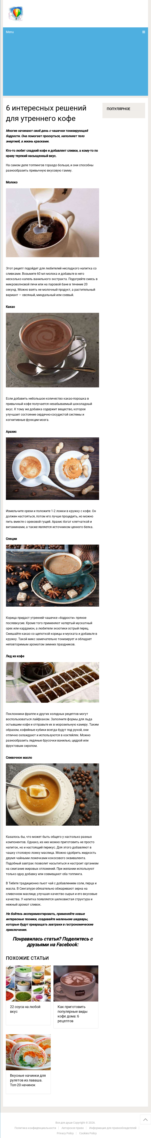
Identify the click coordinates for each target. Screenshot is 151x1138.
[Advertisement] (75, 66)
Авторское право (73, 1128)
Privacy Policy (65, 1133)
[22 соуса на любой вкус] (28, 983)
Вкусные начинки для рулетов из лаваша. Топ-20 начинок (28, 1080)
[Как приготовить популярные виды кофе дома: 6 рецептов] (75, 983)
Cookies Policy (88, 1133)
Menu (10, 32)
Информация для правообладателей (112, 1128)
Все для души (64, 1122)
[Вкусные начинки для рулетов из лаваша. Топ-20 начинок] (28, 1052)
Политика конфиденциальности (35, 1128)
